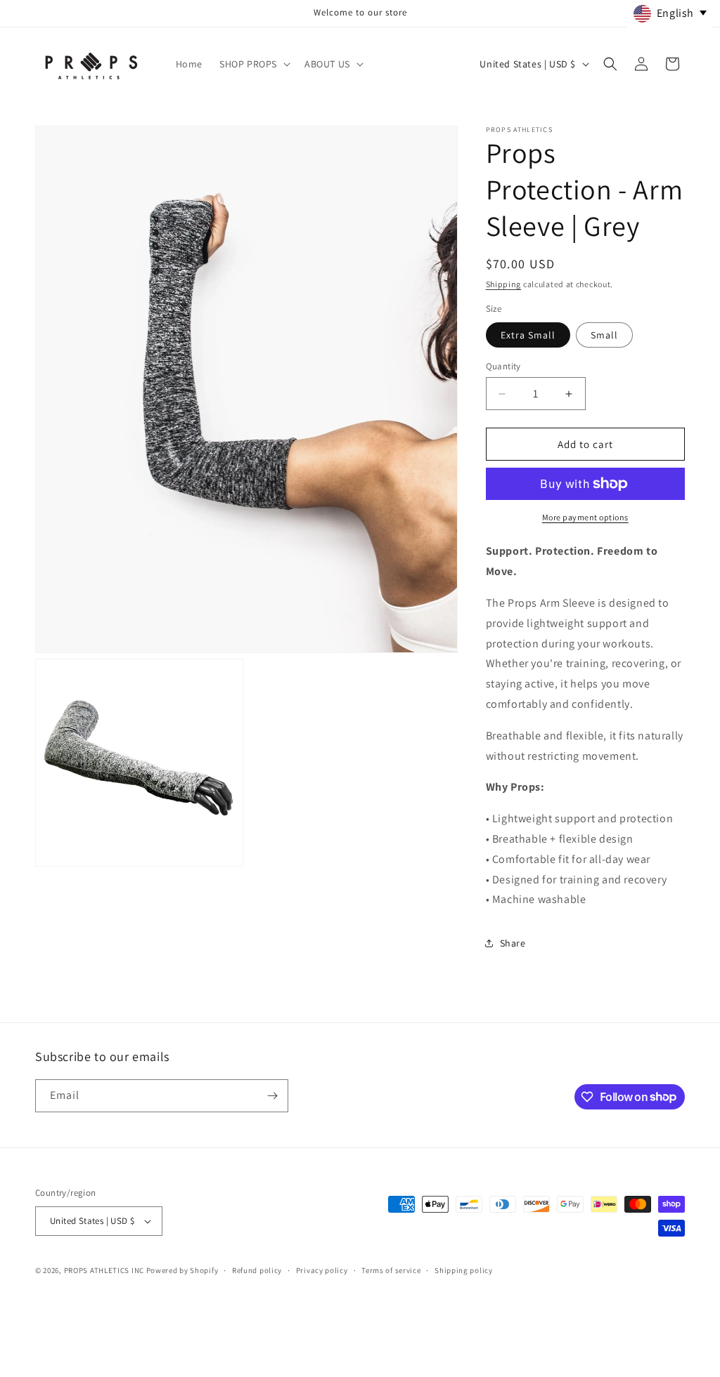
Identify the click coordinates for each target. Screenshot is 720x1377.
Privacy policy (322, 1270)
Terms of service (390, 1270)
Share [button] (513, 943)
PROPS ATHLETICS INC (104, 1270)
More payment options (585, 517)
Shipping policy (464, 1270)
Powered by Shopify (182, 1270)
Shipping (504, 284)
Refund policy (257, 1270)
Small (604, 335)
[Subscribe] (272, 1095)
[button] (253, 64)
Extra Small (528, 335)
